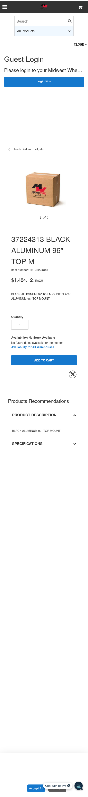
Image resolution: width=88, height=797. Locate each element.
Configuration (13, 788)
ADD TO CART (44, 360)
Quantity (17, 316)
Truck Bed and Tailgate (29, 149)
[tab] (44, 414)
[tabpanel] (36, 429)
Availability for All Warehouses (32, 347)
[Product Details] (44, 7)
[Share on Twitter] (73, 374)
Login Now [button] (44, 81)
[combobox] (44, 31)
